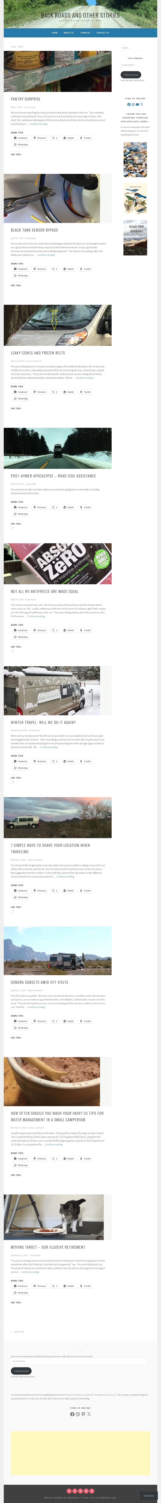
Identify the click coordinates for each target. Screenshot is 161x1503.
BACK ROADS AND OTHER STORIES (80, 15)
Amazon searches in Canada (78, 1394)
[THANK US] (86, 1491)
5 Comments (30, 484)
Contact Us (103, 32)
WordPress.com (107, 1498)
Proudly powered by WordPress (61, 1498)
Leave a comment (34, 361)
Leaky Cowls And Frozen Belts (38, 353)
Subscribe (149, 1495)
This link (96, 1394)
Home (55, 32)
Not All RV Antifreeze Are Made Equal (45, 591)
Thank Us (85, 32)
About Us (69, 32)
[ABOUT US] (80, 1491)
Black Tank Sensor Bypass (34, 230)
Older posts (19, 1332)
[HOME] (69, 1491)
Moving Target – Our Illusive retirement (48, 1247)
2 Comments (29, 107)
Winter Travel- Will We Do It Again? (43, 722)
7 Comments (35, 1255)
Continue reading (38, 123)
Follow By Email (21, 1371)
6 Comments (30, 600)
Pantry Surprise (26, 99)
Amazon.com (110, 1394)
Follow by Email (131, 74)
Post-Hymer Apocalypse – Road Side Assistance (53, 476)
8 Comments (30, 238)
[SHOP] (91, 1491)
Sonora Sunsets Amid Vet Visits (39, 982)
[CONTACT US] (74, 1491)
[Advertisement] (80, 1453)
